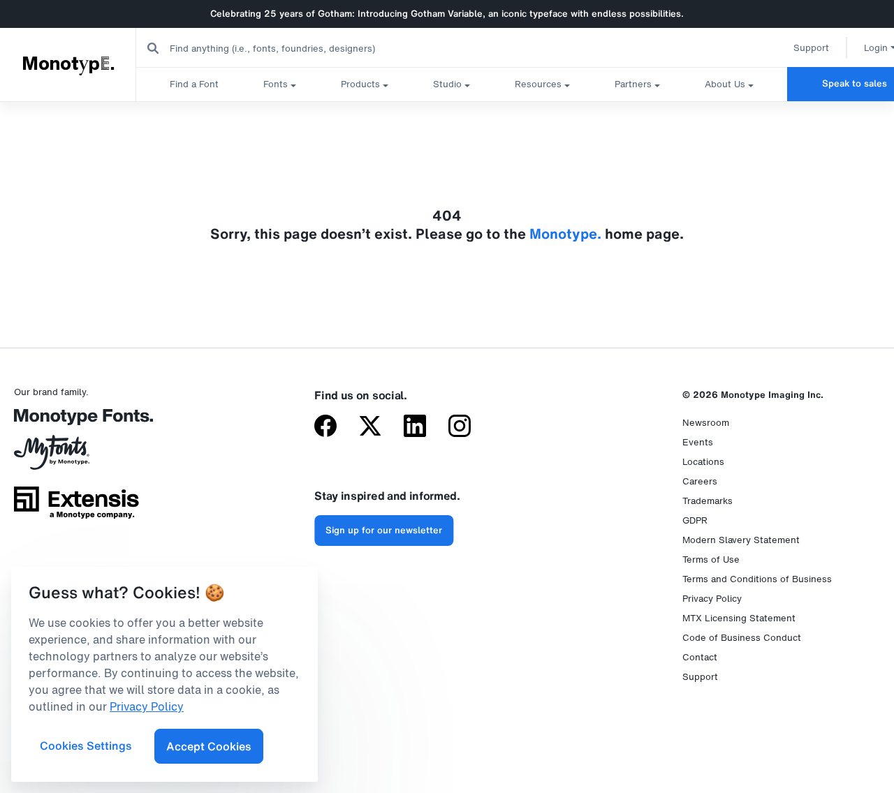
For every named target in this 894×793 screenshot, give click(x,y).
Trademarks (707, 500)
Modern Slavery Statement (741, 540)
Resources (538, 84)
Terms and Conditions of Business (757, 579)
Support (811, 47)
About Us (725, 84)
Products (360, 84)
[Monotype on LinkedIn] (415, 427)
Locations (703, 461)
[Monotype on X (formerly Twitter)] (370, 427)
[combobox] (280, 48)
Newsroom (705, 422)
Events (697, 442)
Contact (699, 657)
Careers (699, 481)
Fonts (275, 84)
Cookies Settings (86, 745)
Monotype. (68, 64)
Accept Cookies (208, 746)
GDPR (695, 520)
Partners (633, 84)
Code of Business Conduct (741, 637)
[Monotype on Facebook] (325, 427)
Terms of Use (711, 559)
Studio (447, 84)
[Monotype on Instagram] (459, 427)
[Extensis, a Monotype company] (76, 507)
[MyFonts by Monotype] (76, 457)
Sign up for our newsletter (383, 530)
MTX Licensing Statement (739, 618)
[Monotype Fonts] (76, 422)
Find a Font (194, 84)
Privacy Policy (712, 598)
